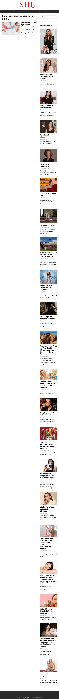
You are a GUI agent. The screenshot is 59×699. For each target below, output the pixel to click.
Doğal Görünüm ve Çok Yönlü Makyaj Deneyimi (47, 611)
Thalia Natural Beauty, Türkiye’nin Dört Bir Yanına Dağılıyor (47, 384)
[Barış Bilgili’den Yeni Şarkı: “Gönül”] (48, 410)
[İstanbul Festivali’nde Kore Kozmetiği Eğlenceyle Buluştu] (48, 249)
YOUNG (42, 11)
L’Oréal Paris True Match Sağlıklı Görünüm (47, 509)
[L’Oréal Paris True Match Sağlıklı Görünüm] (48, 504)
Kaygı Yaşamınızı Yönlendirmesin (46, 107)
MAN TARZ (35, 11)
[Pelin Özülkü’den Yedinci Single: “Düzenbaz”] (48, 282)
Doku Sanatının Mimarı (46, 136)
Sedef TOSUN (34, 27)
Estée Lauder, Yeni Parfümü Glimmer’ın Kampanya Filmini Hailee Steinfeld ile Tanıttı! (48, 643)
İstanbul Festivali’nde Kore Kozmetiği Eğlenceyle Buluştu (48, 254)
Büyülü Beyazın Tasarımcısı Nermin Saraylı (47, 76)
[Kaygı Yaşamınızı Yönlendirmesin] (48, 103)
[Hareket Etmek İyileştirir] (48, 671)
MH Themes (27, 697)
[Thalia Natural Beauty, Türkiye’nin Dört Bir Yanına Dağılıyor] (48, 378)
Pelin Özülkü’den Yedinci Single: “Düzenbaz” (46, 287)
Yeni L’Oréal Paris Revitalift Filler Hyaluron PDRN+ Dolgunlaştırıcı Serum (48, 579)
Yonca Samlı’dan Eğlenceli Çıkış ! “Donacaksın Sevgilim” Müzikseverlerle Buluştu (46, 543)
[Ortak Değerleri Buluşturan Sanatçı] (48, 314)
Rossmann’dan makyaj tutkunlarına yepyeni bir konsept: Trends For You (48, 477)
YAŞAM (22, 11)
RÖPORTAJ (28, 11)
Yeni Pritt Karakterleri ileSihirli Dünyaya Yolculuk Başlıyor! (48, 445)
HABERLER (3, 11)
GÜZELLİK (16, 11)
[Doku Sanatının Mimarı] (48, 132)
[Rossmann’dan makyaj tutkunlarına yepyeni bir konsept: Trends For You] (48, 471)
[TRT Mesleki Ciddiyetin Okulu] (48, 161)
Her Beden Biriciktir (48, 225)
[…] (35, 33)
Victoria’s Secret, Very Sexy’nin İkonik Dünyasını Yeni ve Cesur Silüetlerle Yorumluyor (48, 350)
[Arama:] (49, 16)
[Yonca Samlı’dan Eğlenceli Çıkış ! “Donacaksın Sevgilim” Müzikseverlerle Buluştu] (48, 535)
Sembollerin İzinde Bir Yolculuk (48, 194)
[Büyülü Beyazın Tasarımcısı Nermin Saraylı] (48, 71)
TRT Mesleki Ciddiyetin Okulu (46, 165)
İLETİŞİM (49, 11)
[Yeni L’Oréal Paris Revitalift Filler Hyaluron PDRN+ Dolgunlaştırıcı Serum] (48, 573)
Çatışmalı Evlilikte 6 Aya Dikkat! (29, 24)
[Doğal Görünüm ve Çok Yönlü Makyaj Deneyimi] (48, 606)
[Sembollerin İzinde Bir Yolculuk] (48, 191)
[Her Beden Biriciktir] (48, 222)
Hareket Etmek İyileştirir (46, 675)
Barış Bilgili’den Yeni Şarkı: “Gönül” (48, 414)
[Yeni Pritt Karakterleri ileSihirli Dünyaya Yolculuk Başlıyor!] (48, 439)
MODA (9, 11)
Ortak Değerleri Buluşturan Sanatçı (47, 318)
